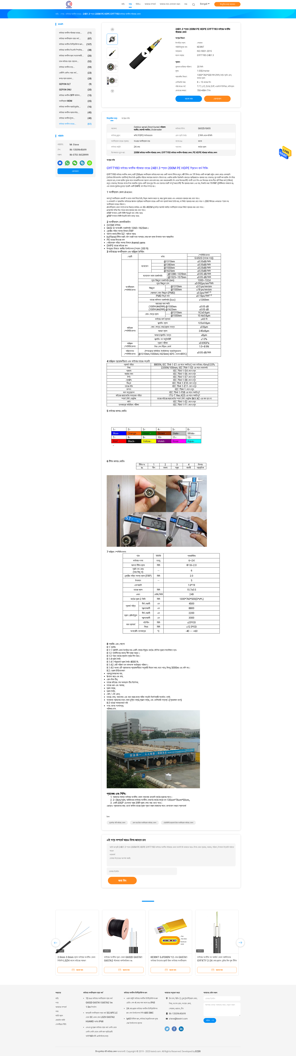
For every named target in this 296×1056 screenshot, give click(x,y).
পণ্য (57, 1002)
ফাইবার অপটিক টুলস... (75, 118)
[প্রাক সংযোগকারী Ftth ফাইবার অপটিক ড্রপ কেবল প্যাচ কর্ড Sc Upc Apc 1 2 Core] (123, 931)
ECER (198, 1051)
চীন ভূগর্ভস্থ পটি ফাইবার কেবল (106, 1051)
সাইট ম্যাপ (59, 1015)
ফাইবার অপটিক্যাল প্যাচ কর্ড (93, 992)
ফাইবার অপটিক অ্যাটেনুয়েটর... (75, 106)
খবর (57, 1011)
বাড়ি (57, 998)
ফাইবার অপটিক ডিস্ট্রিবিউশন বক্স (135, 992)
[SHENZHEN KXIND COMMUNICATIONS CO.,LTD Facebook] (174, 1029)
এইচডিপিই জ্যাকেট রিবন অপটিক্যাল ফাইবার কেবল (178, 823)
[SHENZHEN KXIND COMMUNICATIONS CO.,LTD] (69, 4)
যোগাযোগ (75, 171)
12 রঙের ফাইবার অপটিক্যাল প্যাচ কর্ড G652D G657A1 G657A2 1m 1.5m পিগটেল (99, 1002)
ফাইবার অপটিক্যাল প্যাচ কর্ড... (75, 38)
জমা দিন (122, 880)
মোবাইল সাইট (60, 1020)
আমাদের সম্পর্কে (61, 1007)
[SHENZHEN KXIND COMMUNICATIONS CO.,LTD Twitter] (167, 1029)
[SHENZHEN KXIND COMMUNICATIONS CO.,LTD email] (60, 162)
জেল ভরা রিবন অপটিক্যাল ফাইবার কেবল (144, 823)
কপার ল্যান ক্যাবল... (75, 78)
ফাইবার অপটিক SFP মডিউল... (75, 95)
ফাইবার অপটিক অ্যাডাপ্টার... (75, 112)
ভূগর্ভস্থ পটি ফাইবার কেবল (117, 823)
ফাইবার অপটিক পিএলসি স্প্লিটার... (75, 50)
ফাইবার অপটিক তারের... (75, 124)
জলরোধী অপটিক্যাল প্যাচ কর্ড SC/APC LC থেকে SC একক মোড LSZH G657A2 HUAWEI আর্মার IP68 (101, 1017)
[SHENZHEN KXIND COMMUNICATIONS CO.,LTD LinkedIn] (181, 1029)
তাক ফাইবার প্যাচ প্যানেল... (75, 61)
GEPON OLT (75, 84)
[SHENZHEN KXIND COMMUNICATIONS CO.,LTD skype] (82, 162)
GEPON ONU (75, 89)
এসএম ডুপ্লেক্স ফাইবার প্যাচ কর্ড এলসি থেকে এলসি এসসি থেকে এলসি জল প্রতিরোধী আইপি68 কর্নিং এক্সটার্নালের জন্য (101, 1031)
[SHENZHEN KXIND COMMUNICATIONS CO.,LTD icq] (89, 162)
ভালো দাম (189, 98)
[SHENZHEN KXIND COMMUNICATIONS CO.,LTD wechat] (74, 162)
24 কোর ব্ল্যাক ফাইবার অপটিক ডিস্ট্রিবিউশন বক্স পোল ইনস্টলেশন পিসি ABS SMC (141, 1010)
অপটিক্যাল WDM (75, 101)
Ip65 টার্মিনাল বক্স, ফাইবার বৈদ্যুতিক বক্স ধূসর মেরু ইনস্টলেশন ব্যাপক (142, 1020)
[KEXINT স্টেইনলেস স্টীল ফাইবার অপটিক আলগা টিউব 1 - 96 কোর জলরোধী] (77, 931)
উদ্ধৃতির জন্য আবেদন (227, 4)
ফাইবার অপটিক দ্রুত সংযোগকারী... (75, 55)
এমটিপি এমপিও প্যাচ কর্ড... (75, 72)
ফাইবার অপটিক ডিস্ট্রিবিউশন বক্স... (75, 44)
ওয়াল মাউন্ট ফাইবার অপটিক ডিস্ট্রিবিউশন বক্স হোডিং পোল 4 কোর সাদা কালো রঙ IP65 (142, 1000)
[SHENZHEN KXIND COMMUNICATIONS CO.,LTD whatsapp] (67, 162)
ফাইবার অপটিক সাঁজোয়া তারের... (75, 32)
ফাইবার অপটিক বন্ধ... (75, 67)
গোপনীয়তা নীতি (61, 1024)
